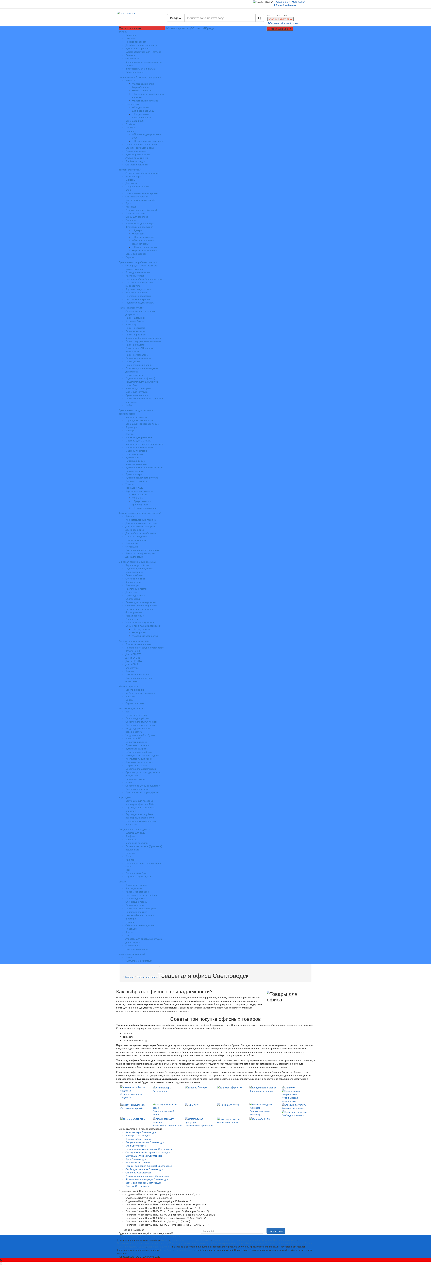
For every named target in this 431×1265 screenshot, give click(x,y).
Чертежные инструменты (139, 491)
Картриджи (125, 797)
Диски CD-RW (133, 654)
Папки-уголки (132, 361)
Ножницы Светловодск (137, 1162)
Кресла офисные (134, 689)
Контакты (152, 1236)
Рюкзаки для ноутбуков (138, 388)
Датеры (138, 230)
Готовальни (140, 494)
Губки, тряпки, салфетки (138, 752)
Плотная (130, 55)
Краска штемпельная (145, 250)
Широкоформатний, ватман (140, 68)
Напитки (130, 859)
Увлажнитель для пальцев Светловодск (147, 1175)
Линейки (138, 497)
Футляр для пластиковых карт (141, 265)
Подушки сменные (144, 236)
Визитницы (131, 324)
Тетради (130, 922)
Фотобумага (132, 58)
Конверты (130, 127)
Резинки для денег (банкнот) (141, 210)
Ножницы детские (135, 898)
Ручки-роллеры (133, 474)
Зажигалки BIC (133, 738)
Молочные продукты (136, 842)
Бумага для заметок (136, 151)
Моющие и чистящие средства (142, 755)
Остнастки (139, 233)
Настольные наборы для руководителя (139, 284)
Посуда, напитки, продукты (134, 829)
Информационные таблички (140, 519)
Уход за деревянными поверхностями (137, 730)
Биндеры (130, 179)
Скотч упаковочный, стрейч (140, 199)
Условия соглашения (169, 1236)
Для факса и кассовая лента (141, 45)
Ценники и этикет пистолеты (141, 144)
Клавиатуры (132, 667)
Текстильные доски (135, 539)
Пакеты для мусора (136, 714)
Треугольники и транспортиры (141, 502)
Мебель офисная (129, 686)
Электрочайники (134, 575)
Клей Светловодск (135, 1145)
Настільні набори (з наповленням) (144, 279)
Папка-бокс (131, 385)
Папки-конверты (134, 375)
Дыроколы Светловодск (138, 1138)
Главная (129, 977)
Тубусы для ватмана (145, 507)
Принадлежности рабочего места (137, 262)
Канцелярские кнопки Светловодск (144, 1142)
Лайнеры (130, 430)
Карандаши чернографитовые (142, 423)
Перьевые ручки (134, 454)
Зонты (128, 711)
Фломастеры (132, 945)
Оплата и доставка (177, 28)
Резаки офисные (134, 615)
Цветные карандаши (136, 948)
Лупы (128, 203)
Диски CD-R (131, 664)
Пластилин (131, 928)
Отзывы (197, 28)
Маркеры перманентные (139, 447)
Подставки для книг (136, 911)
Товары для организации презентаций (140, 513)
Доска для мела (134, 556)
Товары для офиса (129, 169)
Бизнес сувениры (134, 268)
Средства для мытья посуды (141, 721)
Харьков (188, 1250)
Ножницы (130, 206)
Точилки (129, 484)
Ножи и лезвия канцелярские (141, 193)
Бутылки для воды (135, 832)
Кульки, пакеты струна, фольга (142, 792)
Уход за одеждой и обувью (140, 735)
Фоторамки (131, 546)
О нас (122, 1236)
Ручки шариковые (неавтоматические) (136, 462)
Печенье (130, 852)
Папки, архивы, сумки (131, 307)
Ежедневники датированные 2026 (143, 109)
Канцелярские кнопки (137, 186)
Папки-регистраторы (136, 354)
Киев (162, 1250)
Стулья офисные (134, 703)
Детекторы (131, 592)
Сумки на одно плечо (137, 395)
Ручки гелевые (133, 457)
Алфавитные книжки (136, 157)
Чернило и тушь (134, 487)
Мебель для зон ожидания (140, 693)
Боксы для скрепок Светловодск (143, 1182)
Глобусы (130, 124)
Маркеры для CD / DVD (138, 440)
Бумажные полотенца (137, 745)
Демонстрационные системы (141, 523)
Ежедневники (132, 104)
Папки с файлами (135, 344)
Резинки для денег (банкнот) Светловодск (148, 1165)
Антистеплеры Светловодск (140, 1132)
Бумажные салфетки (136, 748)
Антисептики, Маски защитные (142, 173)
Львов (170, 1250)
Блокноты (130, 80)
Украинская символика (131, 953)
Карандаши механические (139, 420)
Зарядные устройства (137, 565)
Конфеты (130, 836)
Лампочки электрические (139, 762)
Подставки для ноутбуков (139, 568)
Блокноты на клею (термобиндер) (143, 85)
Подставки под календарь (139, 302)
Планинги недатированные (149, 141)
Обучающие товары (136, 901)
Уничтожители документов (139, 622)
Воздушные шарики (136, 884)
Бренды (210, 28)
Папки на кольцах (135, 331)
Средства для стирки (136, 789)
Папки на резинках (135, 334)
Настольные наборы (136, 292)
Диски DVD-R (132, 657)
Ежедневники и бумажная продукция (139, 77)
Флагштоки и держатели (138, 960)
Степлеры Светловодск (138, 1172)
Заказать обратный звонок (284, 23)
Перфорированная (135, 41)
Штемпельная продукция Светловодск (146, 1179)
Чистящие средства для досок (142, 550)
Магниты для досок (136, 536)
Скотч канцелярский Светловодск (143, 1155)
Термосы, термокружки (138, 876)
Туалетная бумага (135, 778)
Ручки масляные (134, 470)
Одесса (179, 1250)
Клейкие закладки (135, 161)
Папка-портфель (134, 905)
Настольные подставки (138, 295)
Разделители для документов (141, 381)
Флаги (128, 957)
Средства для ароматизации (141, 768)
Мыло (128, 782)
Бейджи (129, 516)
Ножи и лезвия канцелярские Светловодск (148, 1149)
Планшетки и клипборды (139, 364)
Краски (129, 932)
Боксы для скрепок (135, 253)
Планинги (130, 130)
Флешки (129, 671)
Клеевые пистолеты (136, 213)
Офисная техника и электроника (137, 561)
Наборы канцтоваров (137, 891)
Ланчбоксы (131, 839)
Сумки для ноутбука (136, 391)
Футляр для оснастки (145, 247)
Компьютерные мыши (137, 674)
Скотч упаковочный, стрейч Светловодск (147, 1152)
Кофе (128, 856)
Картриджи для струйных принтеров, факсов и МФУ (139, 815)
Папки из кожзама (135, 327)
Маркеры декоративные (138, 437)
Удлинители (132, 619)
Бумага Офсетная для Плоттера (143, 51)
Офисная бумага (134, 72)
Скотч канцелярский (136, 196)
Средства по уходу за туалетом (142, 785)
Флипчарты (131, 543)
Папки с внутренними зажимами (143, 341)
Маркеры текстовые (136, 450)
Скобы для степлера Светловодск (144, 1169)
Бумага (123, 31)
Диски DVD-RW (133, 661)
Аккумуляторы (142, 629)
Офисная (130, 35)
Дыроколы (131, 183)
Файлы (129, 405)
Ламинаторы (132, 585)
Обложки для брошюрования (141, 605)
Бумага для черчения (137, 48)
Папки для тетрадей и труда (141, 908)
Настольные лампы (136, 588)
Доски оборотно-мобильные (140, 533)
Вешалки (130, 696)
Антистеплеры (133, 176)
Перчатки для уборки (137, 718)
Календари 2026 (134, 120)
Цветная (130, 38)
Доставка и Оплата (136, 1236)
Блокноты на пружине (146, 100)
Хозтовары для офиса (131, 708)
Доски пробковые (134, 529)
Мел (127, 935)
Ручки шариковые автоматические (144, 467)
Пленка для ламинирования (141, 602)
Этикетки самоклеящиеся (139, 147)
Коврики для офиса (136, 765)
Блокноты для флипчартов (140, 553)
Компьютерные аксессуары (134, 640)
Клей (128, 189)
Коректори (131, 427)
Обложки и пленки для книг (140, 925)
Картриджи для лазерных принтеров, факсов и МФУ (139, 802)
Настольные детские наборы (141, 895)
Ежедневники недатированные (141, 115)
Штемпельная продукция (139, 226)
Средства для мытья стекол (140, 725)
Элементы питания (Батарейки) (143, 625)
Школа (123, 881)
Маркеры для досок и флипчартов (144, 444)
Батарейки (140, 632)
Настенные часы (134, 275)
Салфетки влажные (136, 741)
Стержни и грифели (136, 481)
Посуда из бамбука (135, 873)
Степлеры (131, 220)
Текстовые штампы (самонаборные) (143, 241)
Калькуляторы (133, 582)
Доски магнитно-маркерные (140, 526)
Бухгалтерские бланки (137, 154)
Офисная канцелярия (159, 1246)
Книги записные (143, 90)
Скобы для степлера (136, 216)
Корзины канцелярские (138, 289)
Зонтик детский (133, 888)
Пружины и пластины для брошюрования (139, 610)
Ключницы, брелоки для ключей (143, 337)
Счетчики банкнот (135, 578)
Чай (127, 869)
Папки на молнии (135, 317)
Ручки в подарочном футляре (141, 477)
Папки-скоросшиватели (138, 358)
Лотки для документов (137, 272)
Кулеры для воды (135, 595)
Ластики (129, 433)
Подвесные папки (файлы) (140, 378)
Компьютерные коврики (138, 644)
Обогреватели (133, 598)
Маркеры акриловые (136, 417)
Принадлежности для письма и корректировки (136, 411)
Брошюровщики (134, 571)
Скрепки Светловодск (137, 1186)
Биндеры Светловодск (137, 1135)
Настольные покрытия (137, 299)
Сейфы (129, 699)
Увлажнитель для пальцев (139, 223)
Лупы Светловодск (135, 1159)
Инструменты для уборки (139, 758)
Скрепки (130, 257)
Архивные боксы (134, 321)
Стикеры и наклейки (136, 164)
